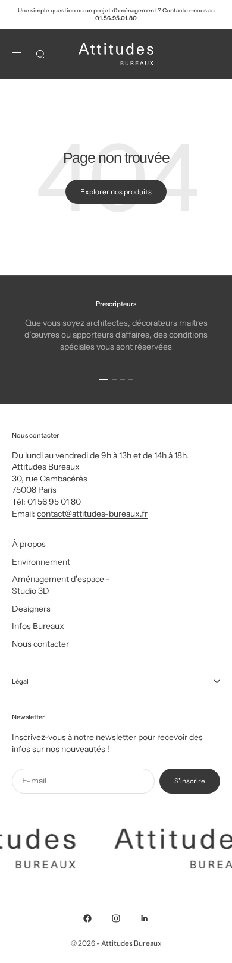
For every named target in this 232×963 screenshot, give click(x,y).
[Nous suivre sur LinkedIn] (144, 918)
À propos (29, 544)
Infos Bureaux (38, 626)
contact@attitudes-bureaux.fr (92, 513)
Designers (31, 608)
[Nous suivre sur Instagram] (116, 918)
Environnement (41, 561)
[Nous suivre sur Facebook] (87, 918)
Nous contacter (40, 643)
